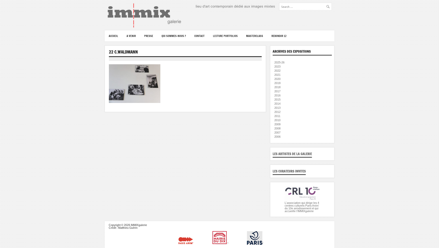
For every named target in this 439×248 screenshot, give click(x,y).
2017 (277, 91)
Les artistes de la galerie (292, 153)
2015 (277, 99)
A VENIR (131, 36)
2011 (277, 116)
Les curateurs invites (289, 171)
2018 (277, 87)
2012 (277, 112)
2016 (277, 95)
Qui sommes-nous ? (174, 36)
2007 (277, 132)
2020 (277, 79)
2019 (277, 83)
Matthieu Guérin (128, 227)
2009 (277, 124)
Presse (148, 36)
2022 (277, 70)
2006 (277, 136)
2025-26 (279, 62)
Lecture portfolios (225, 36)
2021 (277, 74)
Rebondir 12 (278, 36)
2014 (277, 103)
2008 (277, 128)
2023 (277, 66)
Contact (199, 36)
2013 (277, 107)
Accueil (113, 36)
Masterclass (254, 36)
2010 (277, 120)
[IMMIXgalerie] (144, 15)
